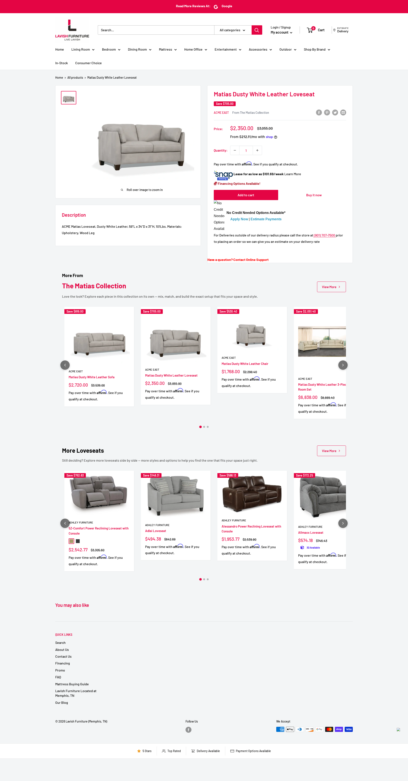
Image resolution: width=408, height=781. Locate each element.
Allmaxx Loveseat (310, 532)
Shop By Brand (315, 49)
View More (329, 287)
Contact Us (63, 656)
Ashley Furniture (81, 522)
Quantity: (221, 150)
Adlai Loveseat (155, 531)
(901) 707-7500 (324, 235)
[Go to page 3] (208, 427)
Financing (62, 663)
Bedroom (109, 49)
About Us (62, 649)
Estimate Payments (266, 219)
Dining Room (137, 49)
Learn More (292, 174)
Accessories (258, 49)
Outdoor (285, 49)
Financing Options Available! (239, 183)
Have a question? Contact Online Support (238, 259)
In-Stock (61, 63)
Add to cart (246, 195)
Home (59, 49)
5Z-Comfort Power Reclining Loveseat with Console (99, 530)
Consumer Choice (88, 63)
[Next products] (343, 365)
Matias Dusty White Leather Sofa (92, 377)
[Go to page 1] (200, 427)
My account (280, 32)
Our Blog (61, 702)
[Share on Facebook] (319, 112)
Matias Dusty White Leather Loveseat (171, 375)
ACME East (221, 112)
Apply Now (239, 219)
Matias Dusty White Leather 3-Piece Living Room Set (328, 387)
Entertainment (226, 49)
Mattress (165, 49)
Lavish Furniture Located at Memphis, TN (75, 693)
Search (60, 642)
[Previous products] (65, 365)
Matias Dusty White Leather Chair (245, 364)
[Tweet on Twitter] (335, 112)
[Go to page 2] (204, 427)
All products (75, 77)
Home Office (193, 49)
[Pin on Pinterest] (327, 112)
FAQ (58, 677)
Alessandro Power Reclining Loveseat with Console (251, 528)
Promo (60, 670)
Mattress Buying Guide (72, 684)
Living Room (80, 49)
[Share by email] (343, 112)
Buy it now (314, 195)
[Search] (257, 30)
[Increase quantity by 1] (257, 150)
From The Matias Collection (250, 112)
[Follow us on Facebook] (188, 730)
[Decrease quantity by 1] (234, 150)
